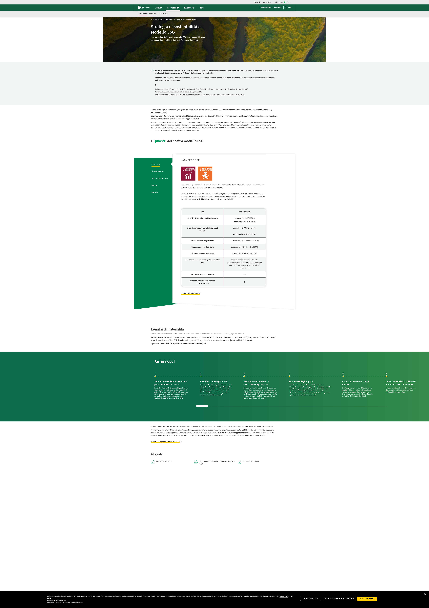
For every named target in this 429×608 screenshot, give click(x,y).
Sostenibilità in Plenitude (147, 14)
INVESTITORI (189, 8)
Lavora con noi (266, 7)
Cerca (289, 7)
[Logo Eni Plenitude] (144, 7)
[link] (157, 20)
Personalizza (310, 598)
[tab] (156, 164)
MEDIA (202, 8)
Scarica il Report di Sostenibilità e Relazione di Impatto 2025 (178, 92)
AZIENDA (158, 8)
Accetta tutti (367, 598)
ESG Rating (163, 14)
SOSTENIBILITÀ (173, 8)
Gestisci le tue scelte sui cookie (56, 600)
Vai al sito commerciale (262, 2)
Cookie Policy (284, 596)
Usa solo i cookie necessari (339, 598)
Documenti (278, 7)
